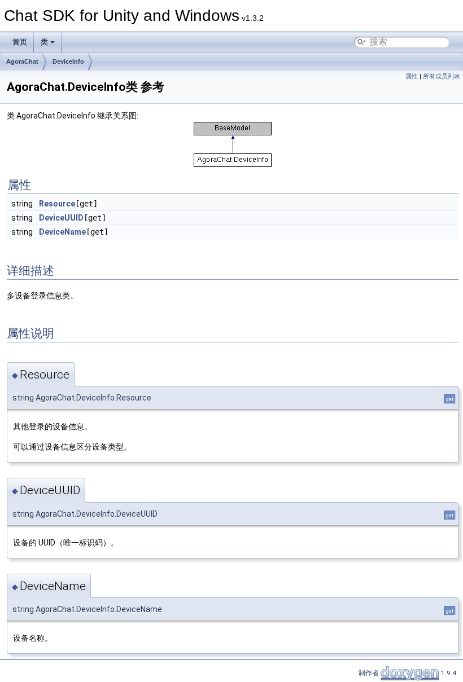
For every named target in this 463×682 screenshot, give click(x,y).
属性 (411, 76)
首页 (19, 42)
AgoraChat (22, 61)
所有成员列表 (441, 76)
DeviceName (62, 231)
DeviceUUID (61, 217)
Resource (57, 203)
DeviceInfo (68, 61)
